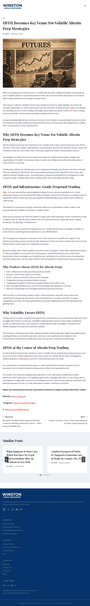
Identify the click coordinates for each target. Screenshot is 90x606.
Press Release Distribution (13, 530)
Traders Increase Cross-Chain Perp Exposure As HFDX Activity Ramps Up (67, 420)
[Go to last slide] (6, 459)
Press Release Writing (11, 527)
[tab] (40, 475)
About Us (6, 564)
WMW (7, 34)
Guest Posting (8, 524)
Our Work (6, 571)
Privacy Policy (8, 544)
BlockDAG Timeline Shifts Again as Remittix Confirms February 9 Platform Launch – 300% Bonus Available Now (22, 421)
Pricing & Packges (10, 533)
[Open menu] (85, 6)
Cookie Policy (8, 550)
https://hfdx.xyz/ (18, 396)
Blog (4, 574)
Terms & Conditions (11, 547)
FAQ (4, 554)
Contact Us (7, 567)
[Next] (83, 459)
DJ (4, 18)
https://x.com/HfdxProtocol (17, 409)
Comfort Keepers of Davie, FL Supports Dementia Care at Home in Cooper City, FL (66, 455)
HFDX (73, 108)
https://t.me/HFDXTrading (24, 403)
